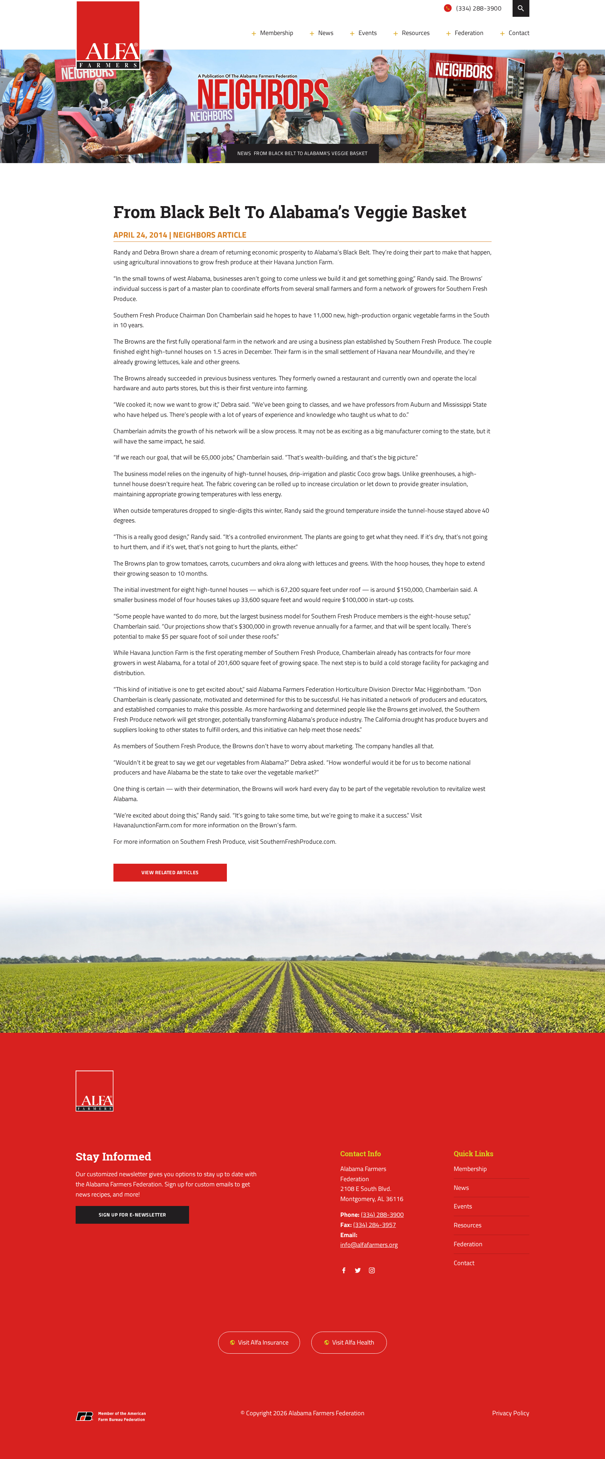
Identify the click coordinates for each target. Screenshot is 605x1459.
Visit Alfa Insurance (263, 1342)
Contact (519, 32)
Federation (469, 32)
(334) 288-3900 (478, 8)
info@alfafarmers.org (369, 1244)
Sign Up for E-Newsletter (132, 1215)
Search (521, 8)
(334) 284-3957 (374, 1224)
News (325, 32)
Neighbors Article (209, 234)
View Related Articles (170, 872)
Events (368, 32)
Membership (276, 32)
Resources (416, 32)
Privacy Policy (510, 1413)
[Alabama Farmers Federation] (94, 1091)
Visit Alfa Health (353, 1342)
